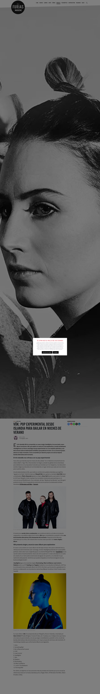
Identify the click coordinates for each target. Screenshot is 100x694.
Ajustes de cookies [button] (47, 352)
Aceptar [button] (56, 352)
